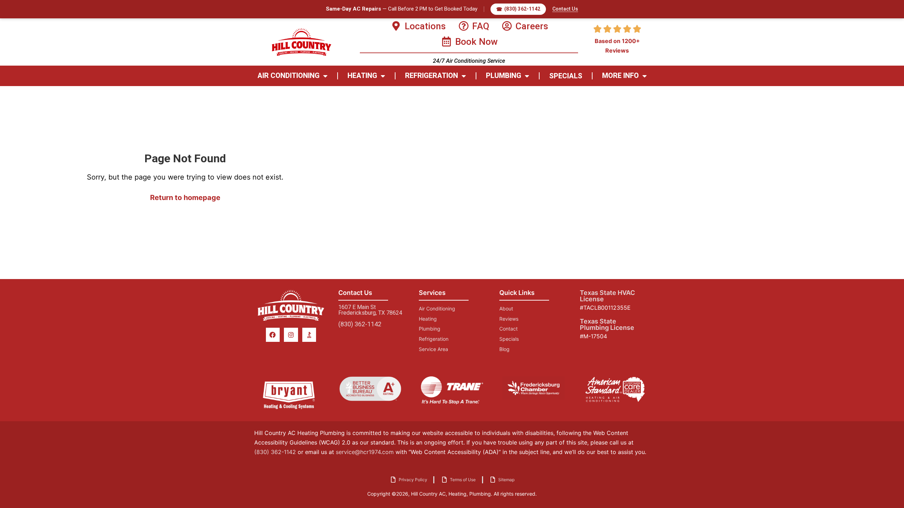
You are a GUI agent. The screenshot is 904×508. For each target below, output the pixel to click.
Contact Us (565, 9)
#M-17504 (593, 336)
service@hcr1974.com (365, 451)
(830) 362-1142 (359, 324)
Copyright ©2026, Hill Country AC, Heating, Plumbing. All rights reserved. (452, 494)
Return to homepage (185, 197)
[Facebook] (273, 335)
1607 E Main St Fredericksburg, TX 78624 (370, 310)
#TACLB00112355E (605, 307)
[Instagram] (291, 335)
